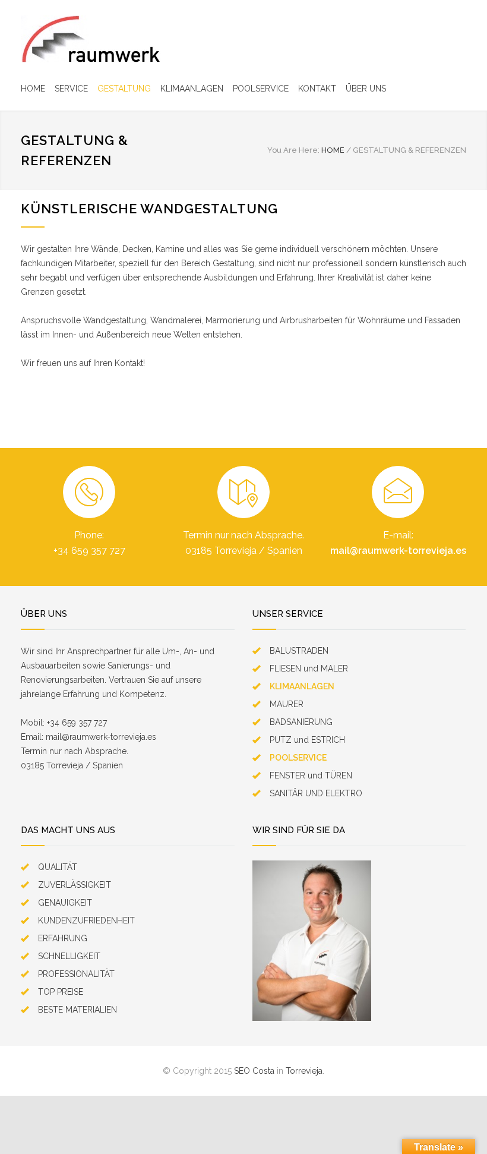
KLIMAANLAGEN (191, 88)
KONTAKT (317, 88)
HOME (33, 88)
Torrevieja (304, 1071)
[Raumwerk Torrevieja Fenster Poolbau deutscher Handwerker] (91, 38)
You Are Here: (293, 150)
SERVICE (71, 88)
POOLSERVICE (261, 88)
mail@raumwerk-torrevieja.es (398, 550)
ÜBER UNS (366, 88)
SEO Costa (254, 1071)
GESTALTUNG (124, 88)
